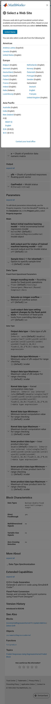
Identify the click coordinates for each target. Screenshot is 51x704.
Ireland (5, 87)
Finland (6, 79)
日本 (5, 129)
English (32, 90)
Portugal (30, 76)
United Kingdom (33, 98)
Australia (6, 107)
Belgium (6, 65)
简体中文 (9, 122)
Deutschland (8, 72)
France (5, 83)
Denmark (6, 69)
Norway (30, 69)
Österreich (31, 72)
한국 (5, 133)
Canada (6, 51)
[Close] (47, 5)
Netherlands (32, 65)
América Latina (9, 48)
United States (8, 55)
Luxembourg (8, 94)
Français (32, 94)
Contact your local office (25, 141)
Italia (5, 90)
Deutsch (32, 87)
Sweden (30, 79)
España (6, 76)
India (5, 111)
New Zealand (8, 115)
